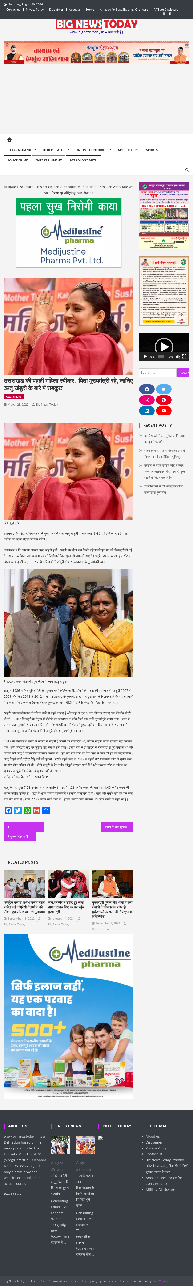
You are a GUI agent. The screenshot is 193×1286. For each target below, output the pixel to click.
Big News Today (47, 404)
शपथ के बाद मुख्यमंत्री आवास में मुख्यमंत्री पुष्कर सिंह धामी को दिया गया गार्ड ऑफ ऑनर (119, 827)
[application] (164, 347)
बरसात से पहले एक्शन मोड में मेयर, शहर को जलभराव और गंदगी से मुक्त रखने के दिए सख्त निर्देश (164, 471)
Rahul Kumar (101, 929)
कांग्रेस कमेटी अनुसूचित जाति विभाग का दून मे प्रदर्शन (165, 439)
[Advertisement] (96, 99)
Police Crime (17, 160)
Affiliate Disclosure (166, 9)
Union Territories (91, 150)
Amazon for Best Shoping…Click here (124, 9)
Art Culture (128, 150)
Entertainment (49, 160)
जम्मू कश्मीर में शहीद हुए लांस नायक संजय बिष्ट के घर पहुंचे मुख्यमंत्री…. (66, 907)
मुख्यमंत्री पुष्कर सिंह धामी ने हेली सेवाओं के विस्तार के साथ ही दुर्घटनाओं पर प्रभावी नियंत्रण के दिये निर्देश (112, 909)
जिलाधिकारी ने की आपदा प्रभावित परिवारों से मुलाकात (163, 489)
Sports (152, 150)
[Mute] (178, 356)
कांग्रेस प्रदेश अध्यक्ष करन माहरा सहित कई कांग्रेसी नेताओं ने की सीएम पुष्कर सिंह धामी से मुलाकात (24, 907)
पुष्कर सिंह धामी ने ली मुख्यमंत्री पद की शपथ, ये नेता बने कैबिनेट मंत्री (23, 836)
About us (74, 9)
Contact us (13, 9)
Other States (53, 150)
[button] (164, 347)
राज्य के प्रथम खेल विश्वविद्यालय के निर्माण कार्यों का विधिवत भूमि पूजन (164, 453)
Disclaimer (56, 9)
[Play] (145, 356)
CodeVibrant (160, 1281)
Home (90, 9)
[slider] (161, 356)
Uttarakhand (19, 150)
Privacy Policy (35, 9)
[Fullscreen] (184, 356)
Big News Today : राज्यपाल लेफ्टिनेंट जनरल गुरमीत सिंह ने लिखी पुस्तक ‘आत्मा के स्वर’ (167, 1166)
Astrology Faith (83, 160)
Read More (12, 1194)
